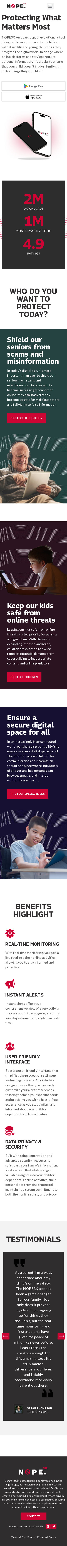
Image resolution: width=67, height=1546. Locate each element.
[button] (50, 6)
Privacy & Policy (46, 1537)
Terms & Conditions (23, 1537)
